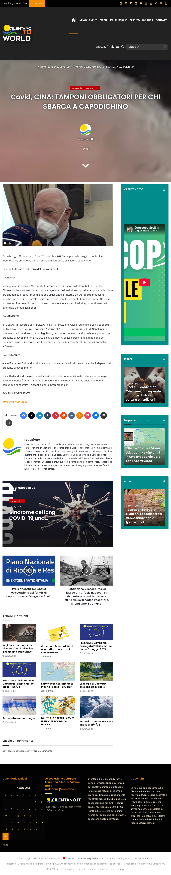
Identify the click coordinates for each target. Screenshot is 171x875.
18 (11, 822)
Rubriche (121, 20)
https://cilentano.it (142, 858)
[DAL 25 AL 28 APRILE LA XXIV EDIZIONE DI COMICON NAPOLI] (58, 705)
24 (5, 829)
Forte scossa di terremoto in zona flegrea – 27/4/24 (57, 685)
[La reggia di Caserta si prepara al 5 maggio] (96, 671)
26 (17, 829)
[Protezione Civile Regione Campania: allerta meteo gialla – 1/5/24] (19, 669)
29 (35, 829)
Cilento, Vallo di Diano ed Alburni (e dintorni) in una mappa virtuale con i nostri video (143, 454)
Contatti (161, 20)
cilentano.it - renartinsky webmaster (85, 858)
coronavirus (92, 88)
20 (23, 822)
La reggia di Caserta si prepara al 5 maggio (93, 685)
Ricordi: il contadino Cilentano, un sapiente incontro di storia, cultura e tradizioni (143, 393)
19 (17, 822)
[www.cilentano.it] (18, 33)
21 (29, 822)
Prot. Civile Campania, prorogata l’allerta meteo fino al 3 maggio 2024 (96, 646)
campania (53, 66)
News (83, 20)
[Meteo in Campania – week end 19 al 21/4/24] (96, 707)
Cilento (134, 20)
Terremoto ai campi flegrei (19, 718)
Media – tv (106, 20)
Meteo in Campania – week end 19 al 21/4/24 (96, 723)
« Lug (5, 844)
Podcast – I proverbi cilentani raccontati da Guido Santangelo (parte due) (144, 516)
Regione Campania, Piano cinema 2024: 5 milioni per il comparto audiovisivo (19, 648)
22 (35, 822)
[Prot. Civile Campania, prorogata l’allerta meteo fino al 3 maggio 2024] (96, 632)
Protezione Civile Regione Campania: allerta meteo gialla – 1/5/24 (18, 684)
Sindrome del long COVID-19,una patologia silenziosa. (35, 518)
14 (29, 815)
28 (29, 829)
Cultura (147, 20)
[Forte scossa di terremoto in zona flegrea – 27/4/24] (58, 671)
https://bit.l (9, 401)
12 (17, 815)
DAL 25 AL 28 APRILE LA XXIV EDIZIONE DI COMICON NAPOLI (57, 721)
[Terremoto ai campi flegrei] (19, 705)
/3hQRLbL (22, 401)
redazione (84, 139)
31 (5, 836)
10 (5, 815)
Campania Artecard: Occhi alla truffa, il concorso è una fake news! (57, 649)
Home (42, 66)
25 (11, 829)
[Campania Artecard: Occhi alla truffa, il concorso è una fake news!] (58, 633)
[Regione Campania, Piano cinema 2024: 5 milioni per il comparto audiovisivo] (19, 633)
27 (23, 829)
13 (23, 815)
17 (6, 822)
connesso (21, 751)
